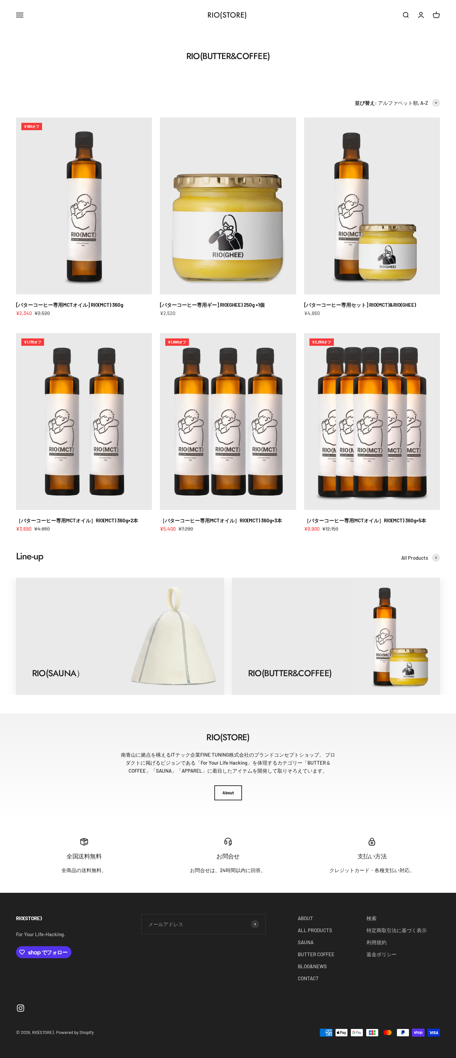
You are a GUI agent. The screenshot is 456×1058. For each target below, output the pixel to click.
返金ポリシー (382, 954)
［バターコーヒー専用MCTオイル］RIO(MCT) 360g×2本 (77, 520)
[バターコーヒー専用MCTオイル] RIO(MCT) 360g (69, 305)
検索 (372, 918)
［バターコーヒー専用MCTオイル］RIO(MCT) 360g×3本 (221, 520)
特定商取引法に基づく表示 (397, 930)
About (228, 792)
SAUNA (305, 942)
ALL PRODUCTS (315, 930)
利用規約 (377, 942)
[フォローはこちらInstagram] (20, 1008)
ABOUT (305, 918)
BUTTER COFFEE (316, 954)
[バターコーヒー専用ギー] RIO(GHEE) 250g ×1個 (212, 305)
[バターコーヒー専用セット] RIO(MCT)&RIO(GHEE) (360, 305)
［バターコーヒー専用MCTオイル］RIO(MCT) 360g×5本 (365, 520)
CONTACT (308, 978)
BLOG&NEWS (312, 966)
